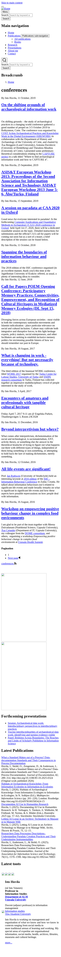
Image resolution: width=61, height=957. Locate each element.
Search (4, 15)
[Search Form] (4, 60)
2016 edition (30, 478)
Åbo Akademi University (18, 914)
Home (11, 82)
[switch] (2, 6)
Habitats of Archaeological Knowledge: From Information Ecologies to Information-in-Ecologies (27, 785)
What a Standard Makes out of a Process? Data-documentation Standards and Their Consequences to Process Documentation (28, 760)
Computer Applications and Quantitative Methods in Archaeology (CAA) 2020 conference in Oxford (28, 225)
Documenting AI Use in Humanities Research (24, 804)
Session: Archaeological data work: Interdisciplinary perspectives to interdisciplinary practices (32, 726)
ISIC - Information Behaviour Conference (25, 480)
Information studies (15, 911)
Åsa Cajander (8, 530)
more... (8, 942)
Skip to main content (11, 2)
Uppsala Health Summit (30, 542)
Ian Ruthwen (13, 476)
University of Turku (28, 376)
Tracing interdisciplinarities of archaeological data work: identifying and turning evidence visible (33, 733)
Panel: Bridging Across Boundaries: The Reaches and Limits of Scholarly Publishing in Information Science (33, 740)
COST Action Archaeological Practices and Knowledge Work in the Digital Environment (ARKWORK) (30, 135)
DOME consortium (35, 533)
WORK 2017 (14, 374)
